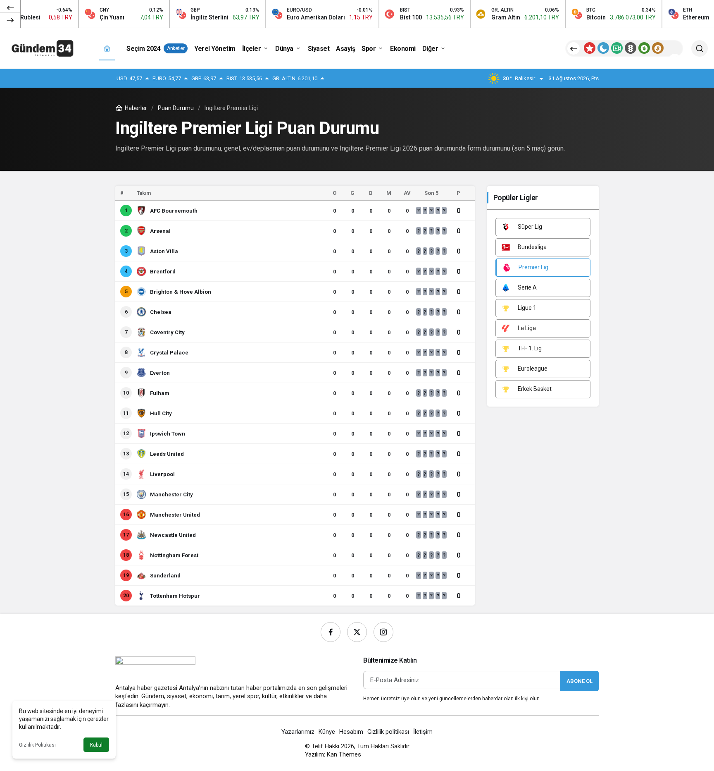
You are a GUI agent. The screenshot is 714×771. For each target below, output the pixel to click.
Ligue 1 (526, 307)
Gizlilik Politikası (37, 745)
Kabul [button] (96, 745)
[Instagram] (383, 632)
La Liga (526, 328)
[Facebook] (330, 632)
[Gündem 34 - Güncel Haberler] (43, 48)
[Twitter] (357, 632)
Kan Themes (344, 754)
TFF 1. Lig (529, 348)
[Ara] (699, 48)
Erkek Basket (534, 389)
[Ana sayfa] (107, 48)
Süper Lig (529, 226)
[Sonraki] (10, 20)
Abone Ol (579, 681)
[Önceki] (10, 8)
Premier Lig (532, 267)
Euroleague (531, 368)
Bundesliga (531, 247)
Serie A (526, 287)
